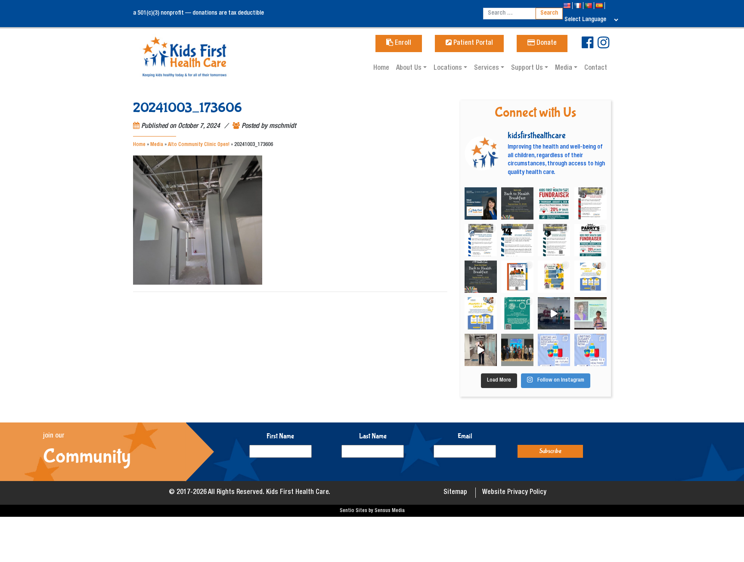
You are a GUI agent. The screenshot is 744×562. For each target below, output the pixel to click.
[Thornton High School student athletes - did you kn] (481, 240)
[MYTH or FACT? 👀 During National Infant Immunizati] (481, 350)
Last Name (373, 436)
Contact (595, 68)
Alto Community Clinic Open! (198, 144)
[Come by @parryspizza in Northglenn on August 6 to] (590, 240)
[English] (568, 5)
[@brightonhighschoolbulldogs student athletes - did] (590, 203)
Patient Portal (472, 43)
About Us (409, 68)
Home (381, 68)
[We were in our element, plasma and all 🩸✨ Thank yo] (554, 313)
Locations (449, 68)
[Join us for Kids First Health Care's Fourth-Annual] (517, 203)
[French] (578, 5)
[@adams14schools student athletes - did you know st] (517, 240)
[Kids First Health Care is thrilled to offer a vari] (517, 277)
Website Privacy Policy (514, 492)
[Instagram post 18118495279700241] (481, 277)
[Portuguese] (589, 5)
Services (487, 68)
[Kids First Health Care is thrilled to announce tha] (590, 313)
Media (564, 68)
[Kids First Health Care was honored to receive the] (517, 350)
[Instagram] (603, 46)
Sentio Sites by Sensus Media (372, 510)
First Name (280, 436)
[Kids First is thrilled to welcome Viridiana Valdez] (481, 203)
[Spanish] (600, 5)
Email (465, 436)
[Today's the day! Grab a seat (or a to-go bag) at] (554, 203)
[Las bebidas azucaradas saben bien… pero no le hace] (554, 350)
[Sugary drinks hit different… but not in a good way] (590, 350)
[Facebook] (587, 46)
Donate (546, 43)
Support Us (528, 68)
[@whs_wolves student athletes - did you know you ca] (554, 240)
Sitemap (455, 492)
